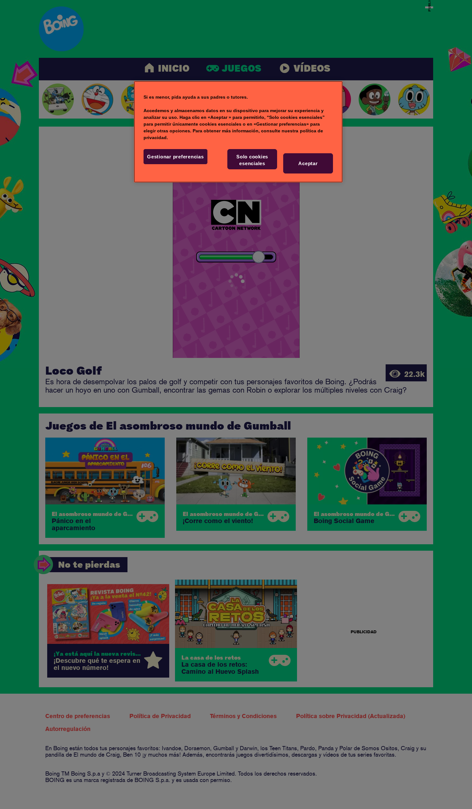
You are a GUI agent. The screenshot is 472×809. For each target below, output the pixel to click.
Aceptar (308, 163)
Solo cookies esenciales (252, 160)
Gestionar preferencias (175, 156)
